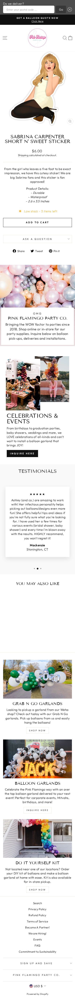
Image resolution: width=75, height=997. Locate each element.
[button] (69, 9)
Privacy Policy (37, 909)
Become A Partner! (37, 927)
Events (37, 939)
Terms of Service (37, 921)
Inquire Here (22, 453)
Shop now (37, 889)
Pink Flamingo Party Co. (36, 974)
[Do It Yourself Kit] (37, 838)
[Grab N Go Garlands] (37, 679)
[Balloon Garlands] (37, 758)
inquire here (37, 810)
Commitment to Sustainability (37, 951)
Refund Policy (37, 915)
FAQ (37, 945)
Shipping (23, 155)
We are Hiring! (37, 933)
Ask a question (37, 238)
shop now (37, 730)
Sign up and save (36, 963)
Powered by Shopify (37, 993)
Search (37, 903)
